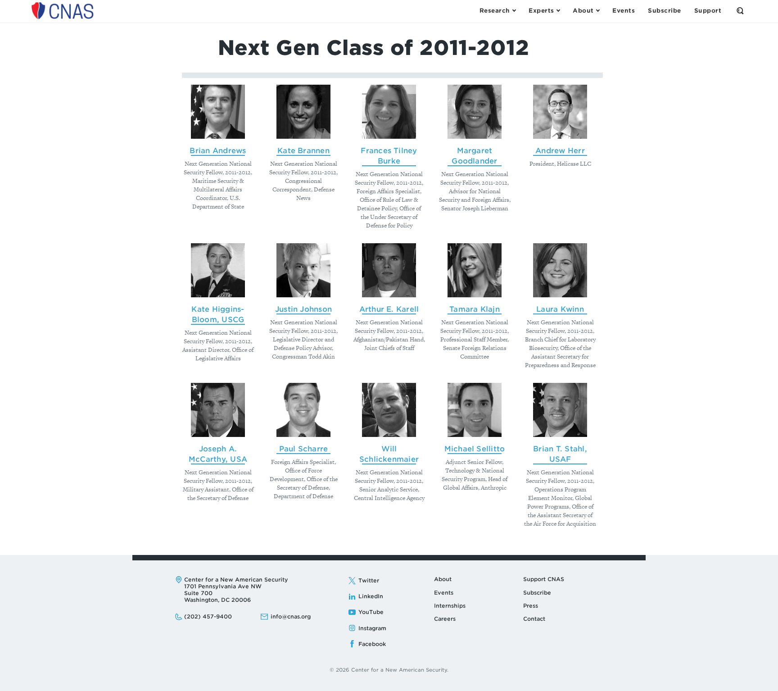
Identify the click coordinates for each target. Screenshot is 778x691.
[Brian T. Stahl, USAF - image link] (560, 410)
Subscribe (537, 592)
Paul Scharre (303, 449)
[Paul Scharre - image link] (303, 410)
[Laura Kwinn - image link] (560, 270)
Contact (534, 618)
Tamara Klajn (474, 309)
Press (530, 605)
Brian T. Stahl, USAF (560, 454)
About (443, 579)
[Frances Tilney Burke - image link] (389, 112)
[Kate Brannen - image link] (303, 112)
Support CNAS (543, 579)
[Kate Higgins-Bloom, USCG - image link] (218, 270)
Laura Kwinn (560, 309)
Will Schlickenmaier (389, 454)
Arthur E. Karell (389, 309)
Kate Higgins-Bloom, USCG (217, 314)
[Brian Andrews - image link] (218, 112)
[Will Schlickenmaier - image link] (389, 410)
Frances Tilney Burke (389, 155)
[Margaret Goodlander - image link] (475, 112)
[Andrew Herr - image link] (560, 112)
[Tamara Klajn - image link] (475, 270)
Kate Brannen (303, 150)
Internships (450, 605)
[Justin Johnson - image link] (303, 270)
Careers (445, 618)
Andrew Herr (560, 150)
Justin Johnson (303, 309)
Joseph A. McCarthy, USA (218, 454)
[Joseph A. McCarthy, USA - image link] (218, 410)
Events (443, 592)
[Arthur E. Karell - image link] (389, 270)
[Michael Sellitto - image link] (475, 410)
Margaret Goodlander (474, 155)
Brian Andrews (218, 150)
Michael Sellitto (474, 449)
